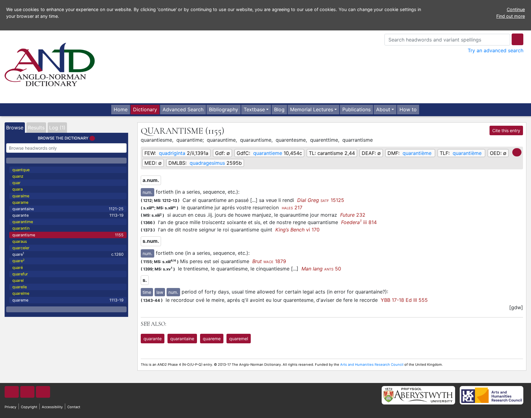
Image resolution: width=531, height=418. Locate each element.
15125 (320, 200)
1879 (269, 261)
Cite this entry (506, 130)
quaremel (238, 338)
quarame (20, 202)
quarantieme (267, 153)
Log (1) (57, 127)
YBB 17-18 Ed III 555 (404, 300)
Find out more (510, 16)
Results (36, 127)
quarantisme (68, 235)
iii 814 (359, 222)
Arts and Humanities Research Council (371, 364)
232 (352, 215)
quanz (17, 176)
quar (16, 182)
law (159, 292)
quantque (21, 170)
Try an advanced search (495, 50)
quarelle (19, 287)
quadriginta (172, 153)
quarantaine (68, 209)
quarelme (20, 293)
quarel (18, 280)
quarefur (20, 274)
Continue (516, 9)
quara (17, 189)
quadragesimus (207, 163)
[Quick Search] (517, 39)
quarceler (21, 248)
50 (321, 269)
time (147, 292)
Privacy (10, 407)
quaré (17, 267)
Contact (73, 407)
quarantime (22, 221)
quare (68, 254)
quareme (68, 300)
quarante (68, 215)
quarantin (21, 228)
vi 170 (297, 230)
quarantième (417, 153)
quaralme (20, 196)
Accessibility (52, 407)
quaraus (19, 241)
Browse (14, 127)
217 (292, 207)
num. (147, 192)
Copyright (29, 407)
